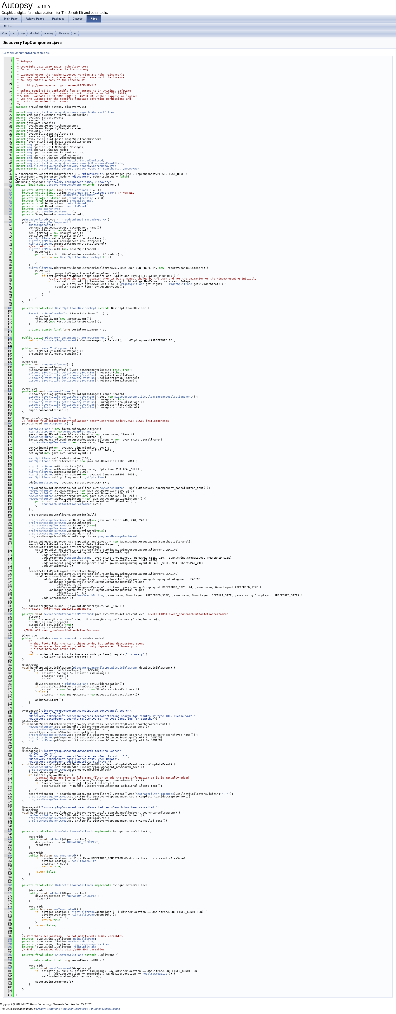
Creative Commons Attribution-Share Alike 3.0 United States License (78, 1008)
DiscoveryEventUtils (107, 163)
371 (8, 893)
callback (55, 839)
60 (8, 208)
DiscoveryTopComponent (64, 184)
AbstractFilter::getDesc (155, 793)
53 (8, 190)
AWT (105, 219)
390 (8, 944)
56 (8, 198)
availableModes (63, 638)
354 (8, 855)
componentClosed (59, 391)
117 (8, 329)
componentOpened (54, 364)
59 (8, 206)
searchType (52, 208)
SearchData (99, 165)
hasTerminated (64, 855)
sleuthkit (34, 33)
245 (8, 638)
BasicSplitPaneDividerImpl (80, 257)
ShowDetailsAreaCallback (74, 831)
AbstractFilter (102, 112)
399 (8, 960)
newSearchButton (41, 436)
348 (8, 839)
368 (8, 885)
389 (8, 941)
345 (8, 831)
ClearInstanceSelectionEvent (169, 396)
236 (8, 614)
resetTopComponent (56, 348)
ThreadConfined (91, 160)
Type (113, 165)
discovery (64, 33)
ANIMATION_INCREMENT (79, 195)
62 (8, 214)
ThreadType (93, 219)
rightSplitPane (40, 241)
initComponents (40, 224)
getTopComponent (93, 337)
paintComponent (60, 968)
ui (75, 33)
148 (8, 391)
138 (8, 364)
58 (8, 203)
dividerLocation (54, 211)
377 (8, 909)
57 (8, 200)
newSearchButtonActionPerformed (66, 504)
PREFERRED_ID (78, 192)
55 (8, 195)
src (14, 33)
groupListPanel (81, 200)
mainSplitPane (39, 238)
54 (8, 192)
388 (8, 938)
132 (8, 348)
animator (65, 214)
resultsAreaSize (80, 198)
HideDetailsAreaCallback (74, 885)
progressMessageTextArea (48, 442)
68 (8, 222)
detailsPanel (76, 203)
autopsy (49, 33)
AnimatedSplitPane (77, 431)
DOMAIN (134, 168)
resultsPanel (76, 206)
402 (8, 968)
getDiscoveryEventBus (78, 372)
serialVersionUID (78, 190)
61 (8, 211)
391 (8, 946)
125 (8, 337)
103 (8, 308)
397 (8, 954)
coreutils (70, 160)
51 (8, 184)
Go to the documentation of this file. (26, 53)
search (85, 112)
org (23, 33)
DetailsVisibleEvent (122, 667)
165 (8, 423)
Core (4, 33)
